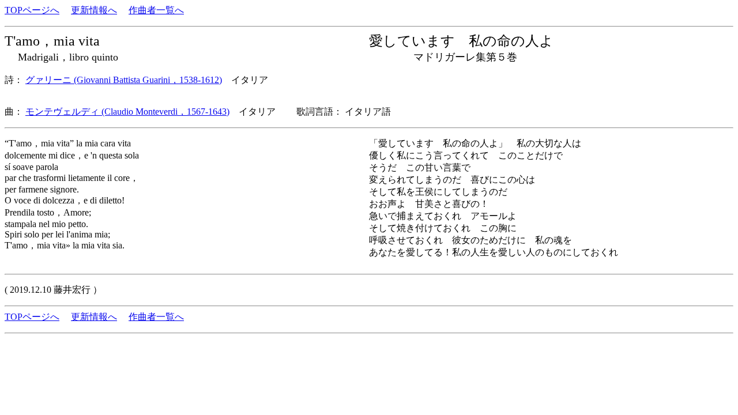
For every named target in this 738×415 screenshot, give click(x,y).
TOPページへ (32, 10)
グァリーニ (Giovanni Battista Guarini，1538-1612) (123, 80)
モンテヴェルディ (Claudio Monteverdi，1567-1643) (127, 111)
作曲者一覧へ (156, 10)
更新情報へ (94, 10)
